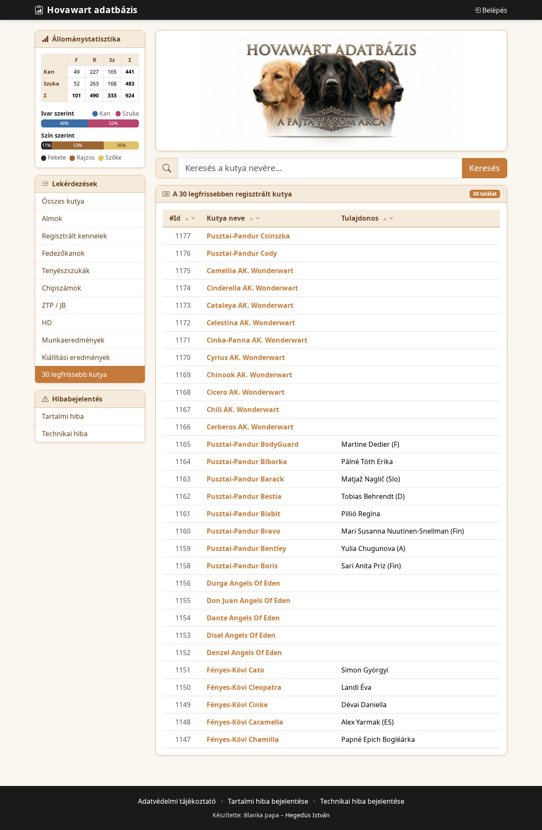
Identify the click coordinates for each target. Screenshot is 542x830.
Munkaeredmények (73, 340)
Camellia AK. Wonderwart (250, 270)
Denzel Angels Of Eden (244, 652)
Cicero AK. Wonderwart (246, 392)
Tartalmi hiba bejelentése (268, 801)
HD (47, 322)
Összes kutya (63, 201)
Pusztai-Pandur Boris (242, 565)
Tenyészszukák (66, 270)
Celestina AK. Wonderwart (251, 322)
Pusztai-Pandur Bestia (244, 496)
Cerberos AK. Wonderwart (250, 427)
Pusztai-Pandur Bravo (243, 531)
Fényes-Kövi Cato (235, 670)
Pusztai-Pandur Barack (245, 479)
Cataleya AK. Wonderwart (250, 305)
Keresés (484, 168)
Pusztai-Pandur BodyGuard (253, 444)
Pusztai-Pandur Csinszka (248, 236)
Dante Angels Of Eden (243, 617)
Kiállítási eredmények (76, 357)
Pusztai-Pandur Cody (242, 253)
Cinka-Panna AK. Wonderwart (257, 340)
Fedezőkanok (63, 253)
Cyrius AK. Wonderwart (246, 357)
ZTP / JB (54, 305)
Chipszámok (61, 288)
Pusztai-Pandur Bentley (246, 548)
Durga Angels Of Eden (243, 583)
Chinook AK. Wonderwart (249, 374)
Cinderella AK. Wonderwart (252, 288)
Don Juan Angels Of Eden (248, 600)
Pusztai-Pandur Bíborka (247, 461)
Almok (52, 218)
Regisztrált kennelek (74, 236)
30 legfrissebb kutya (74, 374)
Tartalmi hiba (63, 416)
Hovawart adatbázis (92, 10)
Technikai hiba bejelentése (362, 801)
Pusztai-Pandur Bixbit (243, 513)
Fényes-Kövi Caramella (245, 722)
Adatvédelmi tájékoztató (177, 801)
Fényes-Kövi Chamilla (243, 739)
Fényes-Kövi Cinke (237, 704)
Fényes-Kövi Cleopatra (244, 687)
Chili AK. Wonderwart (243, 409)
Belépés (494, 10)
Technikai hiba (65, 433)
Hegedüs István (307, 815)
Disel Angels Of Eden (241, 635)
